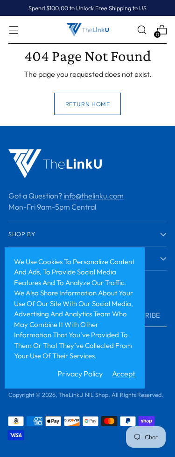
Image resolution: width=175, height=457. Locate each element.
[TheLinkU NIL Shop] (88, 29)
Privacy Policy (80, 373)
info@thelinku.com (93, 195)
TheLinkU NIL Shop (83, 394)
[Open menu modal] (13, 30)
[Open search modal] (141, 30)
